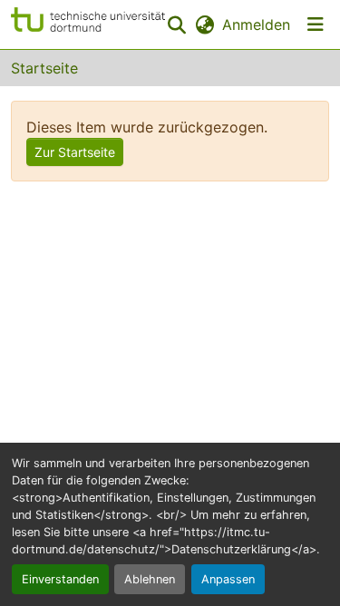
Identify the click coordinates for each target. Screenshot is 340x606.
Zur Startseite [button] (74, 152)
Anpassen (228, 579)
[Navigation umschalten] (315, 24)
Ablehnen (149, 579)
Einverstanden (60, 579)
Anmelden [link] (256, 24)
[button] (88, 24)
